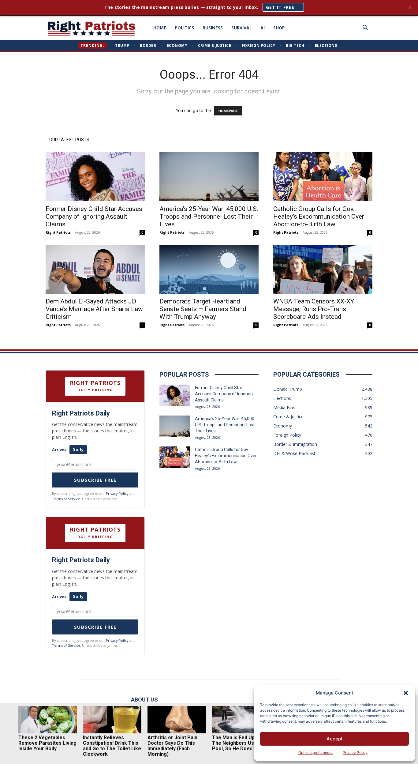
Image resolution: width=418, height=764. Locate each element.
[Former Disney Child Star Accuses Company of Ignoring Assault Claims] (95, 176)
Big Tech (295, 45)
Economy (177, 45)
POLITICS (184, 28)
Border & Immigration (295, 444)
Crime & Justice (214, 45)
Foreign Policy (258, 45)
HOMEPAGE (228, 111)
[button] (406, 693)
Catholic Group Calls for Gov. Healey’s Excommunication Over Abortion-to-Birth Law (318, 216)
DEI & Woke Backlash (294, 453)
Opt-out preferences (315, 752)
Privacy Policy (355, 752)
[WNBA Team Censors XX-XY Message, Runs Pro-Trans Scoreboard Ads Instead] (322, 269)
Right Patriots (58, 232)
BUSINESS (213, 28)
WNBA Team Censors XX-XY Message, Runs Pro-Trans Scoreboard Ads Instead (313, 309)
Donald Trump (287, 389)
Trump (122, 45)
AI (262, 28)
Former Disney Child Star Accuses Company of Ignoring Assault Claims (94, 216)
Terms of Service (66, 498)
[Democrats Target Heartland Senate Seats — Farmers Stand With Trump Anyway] (209, 269)
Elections (326, 45)
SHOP (279, 28)
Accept (335, 739)
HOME (159, 28)
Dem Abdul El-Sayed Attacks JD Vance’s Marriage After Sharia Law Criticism (94, 309)
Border (148, 45)
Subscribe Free (95, 480)
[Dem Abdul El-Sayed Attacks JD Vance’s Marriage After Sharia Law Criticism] (95, 269)
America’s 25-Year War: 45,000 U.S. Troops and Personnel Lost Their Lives (208, 216)
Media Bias (284, 407)
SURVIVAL (241, 28)
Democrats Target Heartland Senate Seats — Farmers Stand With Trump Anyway (202, 309)
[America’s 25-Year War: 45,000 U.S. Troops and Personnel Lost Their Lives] (209, 176)
